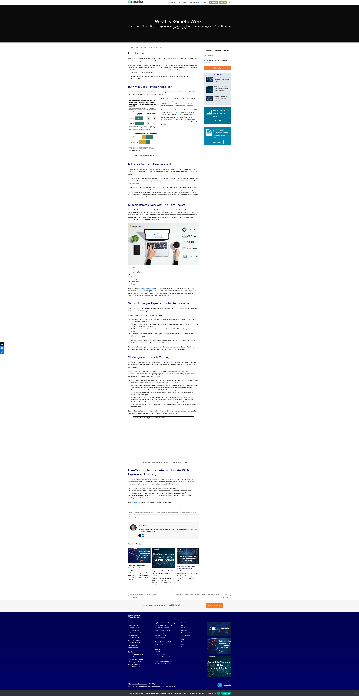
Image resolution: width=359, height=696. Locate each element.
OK (218, 693)
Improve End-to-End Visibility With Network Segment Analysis (163, 573)
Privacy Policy (227, 685)
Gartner (130, 92)
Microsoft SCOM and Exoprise (136, 667)
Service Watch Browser (134, 640)
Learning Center (185, 635)
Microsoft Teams (159, 644)
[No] (357, 693)
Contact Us (184, 647)
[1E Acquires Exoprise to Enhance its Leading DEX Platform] (219, 628)
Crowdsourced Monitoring (135, 635)
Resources (184, 623)
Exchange (157, 649)
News (182, 644)
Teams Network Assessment (162, 657)
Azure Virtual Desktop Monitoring (163, 625)
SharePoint (157, 647)
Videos (183, 627)
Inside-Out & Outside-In (134, 632)
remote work (149, 517)
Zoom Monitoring (159, 632)
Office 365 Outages (160, 652)
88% (158, 187)
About (183, 639)
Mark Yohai (146, 47)
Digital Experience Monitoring (136, 654)
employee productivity (189, 513)
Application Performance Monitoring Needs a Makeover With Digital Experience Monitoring (199, 596)
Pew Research (174, 112)
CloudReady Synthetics (134, 625)
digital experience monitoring (144, 513)
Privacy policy (226, 693)
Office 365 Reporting (160, 654)
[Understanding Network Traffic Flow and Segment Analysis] (139, 555)
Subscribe (217, 68)
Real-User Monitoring (134, 664)
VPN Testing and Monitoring (136, 662)
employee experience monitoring (168, 513)
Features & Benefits (133, 627)
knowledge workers (135, 517)
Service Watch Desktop (134, 642)
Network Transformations (135, 657)
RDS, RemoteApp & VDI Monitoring (164, 661)
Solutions (131, 652)
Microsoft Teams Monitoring (162, 630)
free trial (136, 502)
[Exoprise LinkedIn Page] (221, 615)
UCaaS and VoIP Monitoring (135, 659)
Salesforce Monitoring (160, 635)
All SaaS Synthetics (133, 630)
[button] (229, 2)
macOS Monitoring (160, 637)
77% (164, 190)
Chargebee (140, 347)
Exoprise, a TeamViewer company (138, 684)
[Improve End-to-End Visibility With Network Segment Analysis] (163, 558)
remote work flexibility (147, 288)
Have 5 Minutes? (221, 110)
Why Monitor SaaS (133, 647)
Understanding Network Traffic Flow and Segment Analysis (137, 568)
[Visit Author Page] (133, 527)
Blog (182, 625)
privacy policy (208, 62)
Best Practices (219, 130)
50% (154, 172)
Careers (183, 642)
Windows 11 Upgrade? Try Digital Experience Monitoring (143, 596)
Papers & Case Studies (187, 632)
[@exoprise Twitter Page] (225, 615)
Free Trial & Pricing (133, 645)
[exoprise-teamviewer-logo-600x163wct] (134, 616)
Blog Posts (157, 47)
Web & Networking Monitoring (163, 663)
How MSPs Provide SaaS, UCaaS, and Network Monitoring (186, 568)
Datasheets (184, 630)
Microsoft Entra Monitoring (162, 627)
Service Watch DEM (133, 637)
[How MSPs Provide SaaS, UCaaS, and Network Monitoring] (188, 556)
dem (130, 513)
